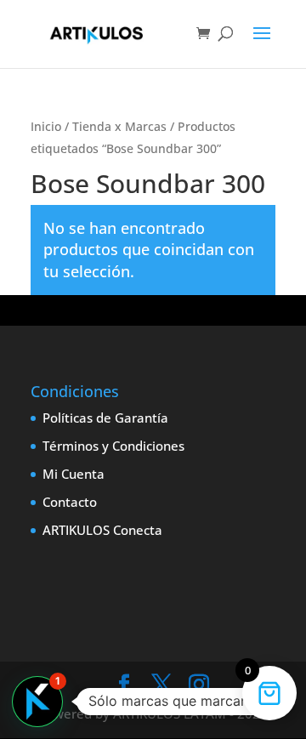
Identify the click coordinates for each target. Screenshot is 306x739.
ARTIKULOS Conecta (102, 529)
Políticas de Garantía (105, 417)
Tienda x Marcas (119, 126)
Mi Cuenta (73, 473)
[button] (37, 701)
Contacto (69, 501)
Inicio (46, 126)
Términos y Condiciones (113, 445)
